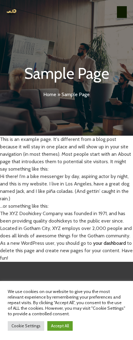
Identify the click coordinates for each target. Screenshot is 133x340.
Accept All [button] (60, 325)
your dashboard (109, 243)
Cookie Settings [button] (26, 325)
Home (49, 94)
